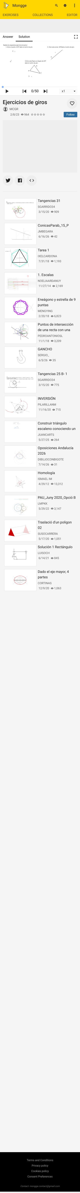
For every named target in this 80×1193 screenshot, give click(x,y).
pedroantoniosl (50, 336)
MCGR (14, 109)
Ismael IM (45, 479)
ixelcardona (47, 256)
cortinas (45, 583)
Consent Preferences (40, 1176)
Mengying (45, 311)
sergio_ (43, 355)
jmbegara (45, 231)
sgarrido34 (46, 207)
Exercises (10, 15)
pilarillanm (47, 404)
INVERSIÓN (47, 399)
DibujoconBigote (51, 459)
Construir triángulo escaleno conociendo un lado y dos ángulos (57, 428)
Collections (43, 15)
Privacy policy (40, 1165)
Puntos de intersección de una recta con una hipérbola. (55, 330)
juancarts (46, 435)
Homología (46, 473)
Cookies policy (40, 1171)
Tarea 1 (43, 250)
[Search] (56, 5)
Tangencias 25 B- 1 (52, 374)
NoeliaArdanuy (49, 281)
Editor (72, 15)
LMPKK (42, 503)
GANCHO (45, 349)
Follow (70, 114)
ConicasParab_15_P (53, 226)
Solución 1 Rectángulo (55, 547)
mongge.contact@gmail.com (45, 1186)
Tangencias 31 (49, 201)
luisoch (44, 553)
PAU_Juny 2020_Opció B (57, 498)
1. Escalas (46, 275)
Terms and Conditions (40, 1160)
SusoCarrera (48, 534)
